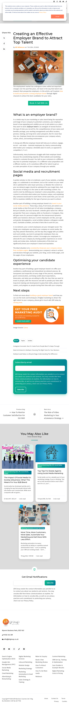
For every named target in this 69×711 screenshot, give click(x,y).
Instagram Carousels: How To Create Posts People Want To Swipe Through (36, 346)
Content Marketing (58, 656)
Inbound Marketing (25, 662)
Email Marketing (7, 673)
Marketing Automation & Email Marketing (26, 674)
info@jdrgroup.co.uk (11, 639)
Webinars (39, 676)
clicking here (17, 303)
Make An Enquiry (41, 656)
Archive (30, 340)
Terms (63, 698)
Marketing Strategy (25, 669)
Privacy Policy (42, 12)
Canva (26, 328)
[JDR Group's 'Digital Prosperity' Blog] (34, 414)
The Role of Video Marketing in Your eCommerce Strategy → (54, 415)
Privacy (56, 701)
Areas (46, 698)
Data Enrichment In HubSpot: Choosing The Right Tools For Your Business (36, 350)
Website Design (24, 665)
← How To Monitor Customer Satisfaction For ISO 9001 (14, 415)
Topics (23, 340)
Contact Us (54, 698)
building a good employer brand (41, 295)
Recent (16, 340)
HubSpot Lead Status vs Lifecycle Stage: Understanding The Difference (35, 354)
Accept (57, 16)
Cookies (64, 701)
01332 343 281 (8, 635)
